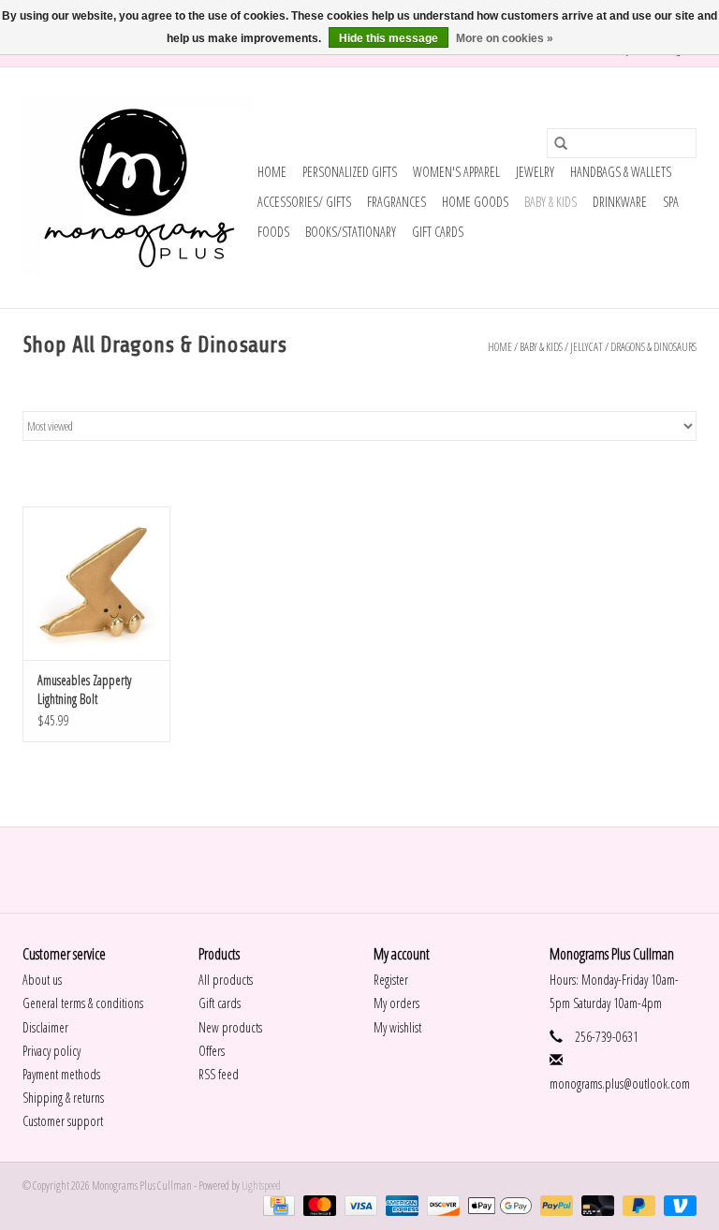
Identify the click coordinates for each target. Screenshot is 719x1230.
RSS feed (218, 1074)
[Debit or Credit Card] (595, 1204)
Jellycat (586, 347)
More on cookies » (504, 38)
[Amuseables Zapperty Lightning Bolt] (96, 583)
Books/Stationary (350, 232)
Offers (211, 1051)
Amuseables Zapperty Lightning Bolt (84, 689)
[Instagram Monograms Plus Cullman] (376, 870)
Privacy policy (51, 1051)
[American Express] (399, 1204)
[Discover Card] (441, 1204)
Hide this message (388, 38)
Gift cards (437, 232)
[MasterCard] (317, 1204)
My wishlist (397, 1027)
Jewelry (535, 172)
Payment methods (61, 1074)
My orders (396, 1003)
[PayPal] (554, 1204)
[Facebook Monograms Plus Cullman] (344, 870)
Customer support (62, 1121)
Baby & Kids (550, 202)
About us (42, 979)
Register (391, 979)
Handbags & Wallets (620, 172)
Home (271, 172)
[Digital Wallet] (497, 1204)
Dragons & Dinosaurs (653, 347)
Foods (273, 232)
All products (225, 979)
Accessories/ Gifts (304, 202)
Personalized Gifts (349, 172)
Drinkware (620, 202)
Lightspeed (261, 1185)
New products (230, 1027)
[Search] (561, 143)
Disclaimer (45, 1027)
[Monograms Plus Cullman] (137, 187)
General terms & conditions (82, 1003)
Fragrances (396, 202)
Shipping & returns (63, 1097)
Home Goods (475, 202)
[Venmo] (677, 1204)
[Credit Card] (277, 1204)
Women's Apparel (456, 172)
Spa (671, 202)
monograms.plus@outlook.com (620, 1083)
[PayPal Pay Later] (636, 1204)
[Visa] (358, 1204)
